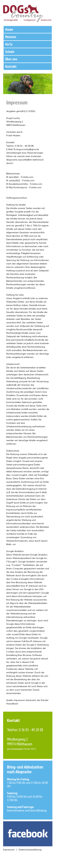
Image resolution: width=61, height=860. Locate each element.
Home (9, 29)
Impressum (9, 849)
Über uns (11, 59)
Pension (10, 36)
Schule (9, 51)
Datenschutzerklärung (30, 849)
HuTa (8, 44)
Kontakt (11, 66)
